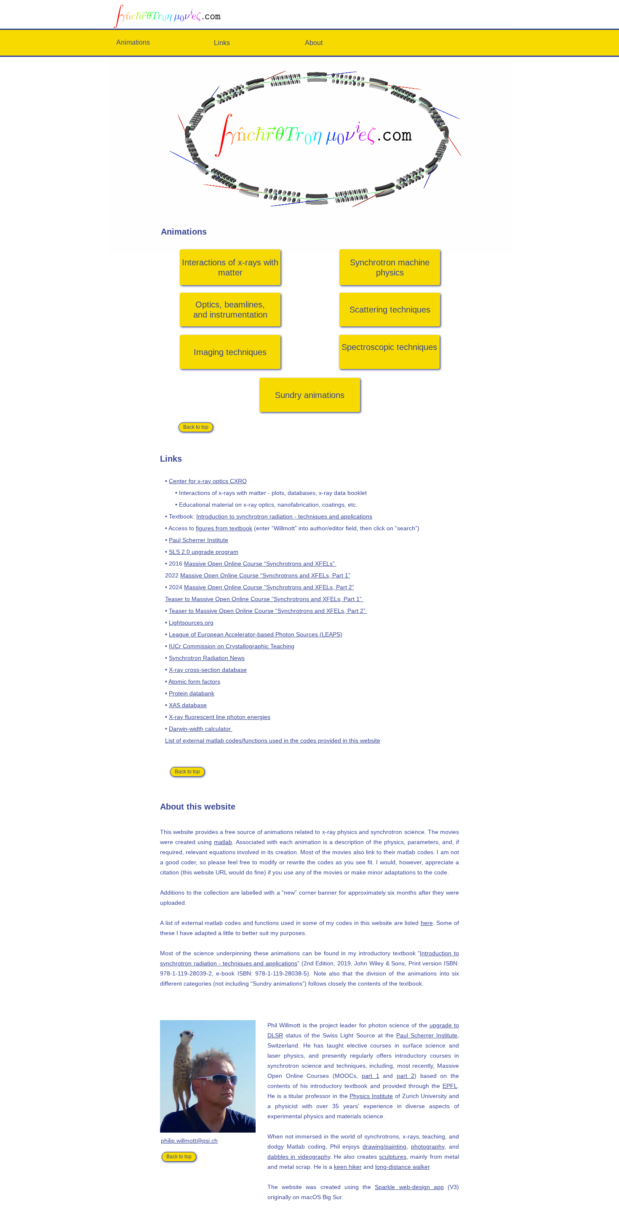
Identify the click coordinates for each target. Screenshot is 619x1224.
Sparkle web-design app (409, 1187)
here (427, 922)
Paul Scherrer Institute (198, 540)
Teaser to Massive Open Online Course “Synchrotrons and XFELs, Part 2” (268, 610)
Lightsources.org (191, 622)
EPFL (450, 1085)
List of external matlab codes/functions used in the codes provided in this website (272, 740)
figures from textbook (224, 528)
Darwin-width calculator (200, 728)
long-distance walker (402, 1166)
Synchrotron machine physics (390, 267)
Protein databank (191, 693)
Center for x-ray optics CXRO (208, 481)
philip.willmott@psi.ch (189, 1140)
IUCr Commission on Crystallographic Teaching (231, 646)
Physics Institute (371, 1096)
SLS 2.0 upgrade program (203, 551)
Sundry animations (309, 395)
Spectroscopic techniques (389, 347)
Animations (133, 42)
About (314, 42)
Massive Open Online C (215, 563)
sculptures (392, 1156)
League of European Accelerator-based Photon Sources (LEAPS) (255, 634)
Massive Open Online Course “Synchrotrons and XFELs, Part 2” (269, 587)
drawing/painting (384, 1146)
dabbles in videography (298, 1156)
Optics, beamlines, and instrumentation (230, 309)
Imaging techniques (230, 352)
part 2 (405, 1075)
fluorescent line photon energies (227, 717)
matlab (223, 842)
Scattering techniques (390, 309)
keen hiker (348, 1166)
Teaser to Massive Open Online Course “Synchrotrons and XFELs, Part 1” (264, 599)
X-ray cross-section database (208, 669)
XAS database (188, 705)
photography (427, 1146)
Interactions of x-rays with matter (230, 267)
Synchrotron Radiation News (207, 658)
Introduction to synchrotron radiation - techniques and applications (284, 516)
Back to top (195, 427)
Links (222, 42)
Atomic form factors (194, 681)
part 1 (370, 1075)
